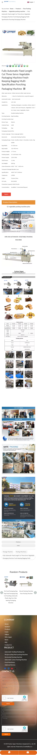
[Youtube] (12, 668)
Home (7, 624)
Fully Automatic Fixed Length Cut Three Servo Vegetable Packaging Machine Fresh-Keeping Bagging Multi (18, 557)
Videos (7, 634)
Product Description (10, 202)
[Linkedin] (8, 668)
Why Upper (8, 637)
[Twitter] (15, 668)
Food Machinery (10, 662)
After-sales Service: (6, 93)
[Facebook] (5, 668)
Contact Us (8, 645)
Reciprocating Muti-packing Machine (16, 654)
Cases (6, 632)
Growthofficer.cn (27, 746)
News (6, 640)
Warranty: (4, 96)
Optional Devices (10, 665)
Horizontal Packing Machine (13, 657)
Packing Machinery (21, 552)
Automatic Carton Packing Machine (16, 660)
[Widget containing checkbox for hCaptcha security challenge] (15, 698)
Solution (7, 627)
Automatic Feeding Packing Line (14, 652)
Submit (8, 703)
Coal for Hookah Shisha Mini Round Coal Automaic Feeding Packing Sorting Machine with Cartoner (28, 582)
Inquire (6, 194)
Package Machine (8, 552)
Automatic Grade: (6, 99)
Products (7, 629)
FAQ (6, 642)
